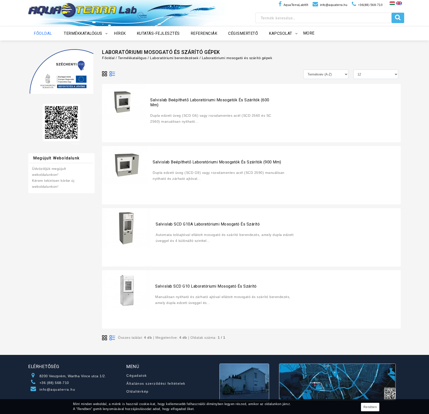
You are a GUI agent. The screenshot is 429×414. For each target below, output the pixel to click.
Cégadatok (136, 375)
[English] (399, 3)
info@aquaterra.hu (57, 389)
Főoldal (108, 58)
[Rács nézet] (104, 74)
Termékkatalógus (132, 58)
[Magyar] (392, 3)
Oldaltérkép (137, 391)
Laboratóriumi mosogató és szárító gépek (237, 58)
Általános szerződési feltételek (155, 383)
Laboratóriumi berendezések (174, 58)
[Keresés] (397, 17)
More (309, 33)
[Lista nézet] (112, 74)
